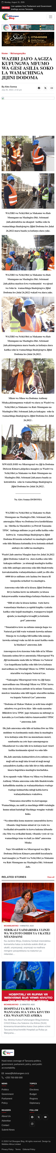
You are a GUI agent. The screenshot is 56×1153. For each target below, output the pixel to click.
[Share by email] (51, 88)
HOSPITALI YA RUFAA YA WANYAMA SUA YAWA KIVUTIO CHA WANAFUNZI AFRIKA (27, 1011)
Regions (34, 1098)
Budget (33, 1094)
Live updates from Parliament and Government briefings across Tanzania (31, 7)
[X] (38, 1117)
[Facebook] (32, 1117)
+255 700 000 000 (14, 1077)
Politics (5, 1089)
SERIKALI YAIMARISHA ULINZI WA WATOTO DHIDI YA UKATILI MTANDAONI (27, 933)
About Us (6, 1116)
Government (7, 1094)
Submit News (8, 1130)
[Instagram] (32, 1124)
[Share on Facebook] (39, 88)
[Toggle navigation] (50, 17)
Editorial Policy (29, 1149)
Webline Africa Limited (11, 1144)
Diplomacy (35, 1103)
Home (5, 53)
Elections (34, 1089)
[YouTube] (45, 1117)
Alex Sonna (11, 87)
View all (50, 877)
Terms (18, 1149)
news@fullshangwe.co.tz (17, 1073)
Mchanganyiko (18, 53)
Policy (5, 1103)
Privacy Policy (7, 1149)
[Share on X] (45, 88)
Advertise (6, 1121)
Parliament (7, 1098)
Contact (5, 1125)
